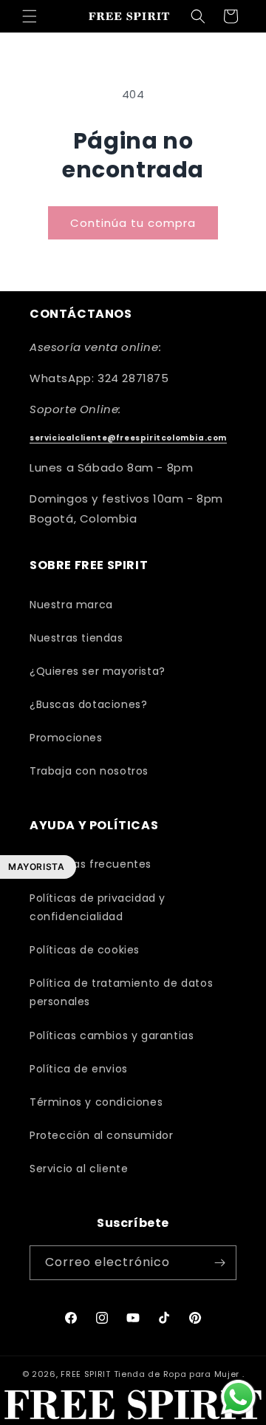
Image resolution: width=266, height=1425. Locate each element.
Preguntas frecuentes (90, 864)
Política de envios (79, 1068)
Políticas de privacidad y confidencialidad (98, 907)
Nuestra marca (71, 604)
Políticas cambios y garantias (112, 1035)
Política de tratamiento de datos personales (121, 992)
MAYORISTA (36, 866)
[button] (29, 16)
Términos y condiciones (96, 1102)
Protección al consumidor (101, 1135)
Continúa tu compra (133, 223)
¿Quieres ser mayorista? (98, 671)
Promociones (66, 737)
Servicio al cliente (79, 1168)
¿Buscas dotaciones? (88, 704)
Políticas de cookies (85, 949)
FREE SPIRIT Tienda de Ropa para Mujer (150, 1374)
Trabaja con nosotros (89, 770)
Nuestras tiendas (76, 637)
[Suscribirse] (219, 1262)
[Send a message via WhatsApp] (238, 1397)
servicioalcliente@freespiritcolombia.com (128, 437)
